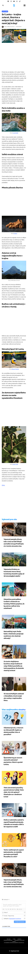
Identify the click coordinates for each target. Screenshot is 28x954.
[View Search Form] (3, 5)
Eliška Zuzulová (10, 26)
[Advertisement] (14, 503)
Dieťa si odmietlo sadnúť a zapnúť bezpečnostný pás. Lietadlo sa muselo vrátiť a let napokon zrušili (14, 823)
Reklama (9, 939)
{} (19, 909)
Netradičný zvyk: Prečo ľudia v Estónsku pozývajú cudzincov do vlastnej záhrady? (13, 635)
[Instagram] (11, 1)
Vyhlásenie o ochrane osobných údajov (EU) (14, 942)
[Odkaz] (17, 909)
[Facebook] (8, 1)
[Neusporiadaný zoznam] (12, 909)
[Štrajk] (8, 909)
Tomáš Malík (15, 133)
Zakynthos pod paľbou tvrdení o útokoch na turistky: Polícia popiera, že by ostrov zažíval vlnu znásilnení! (14, 603)
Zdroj (3, 485)
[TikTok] (20, 1)
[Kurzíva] (5, 909)
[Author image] (3, 27)
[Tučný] (3, 909)
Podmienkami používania (15, 918)
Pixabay (15, 233)
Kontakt (19, 939)
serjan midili (15, 464)
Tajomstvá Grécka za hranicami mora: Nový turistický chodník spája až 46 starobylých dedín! (14, 572)
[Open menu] (24, 5)
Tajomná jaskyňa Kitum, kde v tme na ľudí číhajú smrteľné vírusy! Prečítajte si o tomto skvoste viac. (14, 542)
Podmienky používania (19, 940)
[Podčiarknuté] (7, 909)
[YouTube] (14, 1)
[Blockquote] (14, 909)
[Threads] (17, 1)
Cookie (14, 941)
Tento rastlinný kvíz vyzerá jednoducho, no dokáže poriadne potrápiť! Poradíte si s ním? (14, 853)
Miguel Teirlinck (15, 369)
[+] (21, 909)
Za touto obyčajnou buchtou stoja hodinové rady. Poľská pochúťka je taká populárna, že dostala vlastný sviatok (14, 666)
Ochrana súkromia (8, 940)
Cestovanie (5, 11)
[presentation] (14, 529)
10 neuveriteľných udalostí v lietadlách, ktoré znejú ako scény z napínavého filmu (14, 697)
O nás (14, 939)
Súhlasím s (12, 918)
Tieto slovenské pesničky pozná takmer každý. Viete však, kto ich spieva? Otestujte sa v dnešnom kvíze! (14, 792)
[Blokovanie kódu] (16, 909)
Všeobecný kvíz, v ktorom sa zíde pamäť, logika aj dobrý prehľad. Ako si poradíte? (13, 731)
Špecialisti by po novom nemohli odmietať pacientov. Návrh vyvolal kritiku (13, 761)
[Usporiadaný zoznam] (10, 909)
